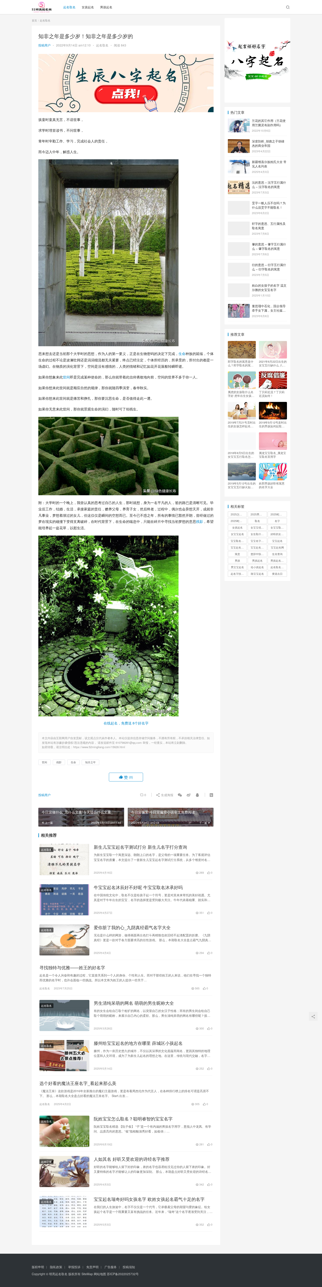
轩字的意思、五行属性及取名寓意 (269, 225)
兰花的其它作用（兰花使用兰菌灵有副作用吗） (269, 122)
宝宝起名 (277, 541)
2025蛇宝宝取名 (279, 514)
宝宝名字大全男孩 (259, 541)
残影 (199, 521)
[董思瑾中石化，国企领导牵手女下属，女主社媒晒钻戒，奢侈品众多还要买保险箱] (239, 306)
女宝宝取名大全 (279, 527)
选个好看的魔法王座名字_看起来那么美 (77, 1083)
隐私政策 (56, 1267)
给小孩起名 (257, 567)
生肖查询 (277, 554)
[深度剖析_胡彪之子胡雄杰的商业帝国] (239, 141)
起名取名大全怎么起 (279, 567)
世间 (66, 377)
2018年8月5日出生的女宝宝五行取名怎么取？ (241, 454)
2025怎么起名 (239, 514)
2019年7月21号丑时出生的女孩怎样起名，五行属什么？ (242, 424)
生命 (182, 353)
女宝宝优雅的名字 (259, 527)
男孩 (237, 560)
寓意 (237, 554)
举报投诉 (74, 1267)
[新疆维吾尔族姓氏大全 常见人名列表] (239, 162)
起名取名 (69, 7)
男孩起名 (106, 7)
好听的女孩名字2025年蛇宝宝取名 (279, 534)
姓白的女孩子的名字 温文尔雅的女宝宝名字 (269, 287)
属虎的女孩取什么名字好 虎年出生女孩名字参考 (241, 394)
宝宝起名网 (277, 547)
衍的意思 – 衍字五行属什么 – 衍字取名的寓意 (269, 267)
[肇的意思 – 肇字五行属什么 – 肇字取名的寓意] (239, 244)
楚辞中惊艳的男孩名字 (259, 554)
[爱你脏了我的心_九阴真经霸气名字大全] (64, 939)
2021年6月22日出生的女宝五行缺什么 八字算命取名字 (273, 363)
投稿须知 (129, 1267)
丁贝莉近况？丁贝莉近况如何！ (272, 394)
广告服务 (110, 1267)
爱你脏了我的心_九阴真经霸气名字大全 (132, 927)
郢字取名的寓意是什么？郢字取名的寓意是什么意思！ (240, 363)
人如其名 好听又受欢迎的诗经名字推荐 (132, 1159)
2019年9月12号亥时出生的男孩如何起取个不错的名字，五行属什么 (273, 424)
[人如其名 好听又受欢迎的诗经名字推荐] (64, 1171)
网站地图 (100, 1274)
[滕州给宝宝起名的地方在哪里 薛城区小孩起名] (64, 1055)
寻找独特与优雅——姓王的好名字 (72, 967)
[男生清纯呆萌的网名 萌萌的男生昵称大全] (64, 1015)
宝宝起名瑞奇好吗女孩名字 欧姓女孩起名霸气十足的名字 (149, 1199)
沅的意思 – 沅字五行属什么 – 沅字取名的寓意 (269, 184)
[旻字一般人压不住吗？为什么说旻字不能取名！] (239, 203)
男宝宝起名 (237, 567)
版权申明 (38, 1267)
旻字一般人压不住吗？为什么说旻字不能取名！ (269, 205)
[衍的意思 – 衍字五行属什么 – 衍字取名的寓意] (239, 265)
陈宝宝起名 (257, 573)
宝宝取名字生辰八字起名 (239, 541)
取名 (257, 521)
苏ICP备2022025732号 (123, 1274)
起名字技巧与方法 (239, 573)
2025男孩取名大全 (259, 514)
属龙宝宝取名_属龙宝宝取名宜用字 (272, 454)
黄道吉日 (277, 573)
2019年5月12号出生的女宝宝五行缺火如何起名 (242, 485)
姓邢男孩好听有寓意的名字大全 (272, 485)
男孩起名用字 (278, 560)
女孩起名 (88, 7)
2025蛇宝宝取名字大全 (239, 521)
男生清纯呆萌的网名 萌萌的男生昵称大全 (134, 1003)
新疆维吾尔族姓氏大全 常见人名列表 (269, 164)
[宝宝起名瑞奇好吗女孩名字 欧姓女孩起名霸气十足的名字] (64, 1211)
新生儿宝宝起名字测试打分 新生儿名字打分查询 (140, 847)
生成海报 (166, 795)
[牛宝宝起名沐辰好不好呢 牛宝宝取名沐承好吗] (64, 899)
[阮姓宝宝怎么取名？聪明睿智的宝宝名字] (64, 1131)
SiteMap (87, 1274)
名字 (277, 521)
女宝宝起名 (237, 534)
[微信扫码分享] (180, 794)
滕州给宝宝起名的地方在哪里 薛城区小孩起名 (138, 1043)
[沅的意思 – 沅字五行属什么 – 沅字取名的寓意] (239, 183)
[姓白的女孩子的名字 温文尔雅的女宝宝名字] (239, 286)
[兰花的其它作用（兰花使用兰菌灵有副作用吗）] (239, 121)
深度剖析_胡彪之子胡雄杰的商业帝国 (268, 143)
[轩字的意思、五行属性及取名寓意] (239, 224)
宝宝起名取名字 (239, 547)
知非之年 (90, 762)
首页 (34, 20)
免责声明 (92, 1267)
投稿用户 (44, 45)
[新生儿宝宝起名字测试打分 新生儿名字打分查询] (64, 859)
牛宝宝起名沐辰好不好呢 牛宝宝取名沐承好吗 (138, 887)
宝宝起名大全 (258, 547)
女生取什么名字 (259, 534)
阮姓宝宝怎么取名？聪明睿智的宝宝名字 (133, 1119)
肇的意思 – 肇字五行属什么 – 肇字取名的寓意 (269, 246)
